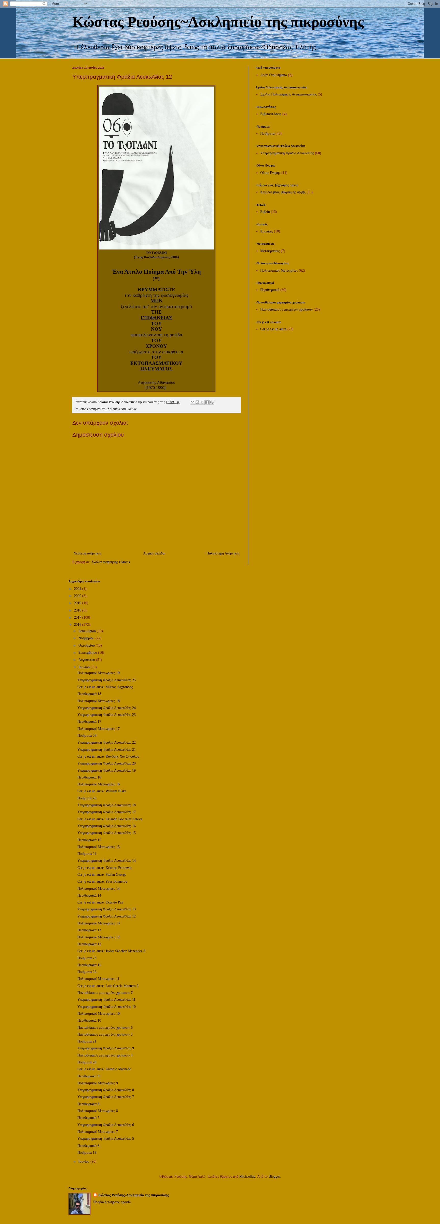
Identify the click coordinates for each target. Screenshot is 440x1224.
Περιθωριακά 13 (89, 930)
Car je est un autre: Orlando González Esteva (109, 819)
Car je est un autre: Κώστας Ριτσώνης (104, 868)
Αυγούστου (87, 660)
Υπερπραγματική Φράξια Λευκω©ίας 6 (105, 1125)
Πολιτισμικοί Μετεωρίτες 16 (98, 784)
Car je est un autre (273, 329)
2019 (78, 603)
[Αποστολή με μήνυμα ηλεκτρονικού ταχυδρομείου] (192, 402)
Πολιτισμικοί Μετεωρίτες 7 (97, 1132)
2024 (78, 589)
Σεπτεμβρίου (88, 653)
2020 (78, 596)
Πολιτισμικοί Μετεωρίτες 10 (98, 1014)
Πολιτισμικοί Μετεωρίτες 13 (98, 923)
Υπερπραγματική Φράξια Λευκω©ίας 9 (105, 1048)
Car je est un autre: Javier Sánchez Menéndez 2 (111, 951)
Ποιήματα (267, 133)
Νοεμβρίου (86, 638)
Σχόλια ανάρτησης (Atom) (111, 562)
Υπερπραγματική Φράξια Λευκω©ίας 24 (106, 708)
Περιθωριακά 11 (89, 965)
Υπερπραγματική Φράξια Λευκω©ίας (111, 409)
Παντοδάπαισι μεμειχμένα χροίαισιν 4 (105, 1055)
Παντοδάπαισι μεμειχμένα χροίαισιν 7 (105, 993)
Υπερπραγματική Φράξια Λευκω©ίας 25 (106, 680)
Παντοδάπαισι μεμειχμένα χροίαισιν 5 (105, 1034)
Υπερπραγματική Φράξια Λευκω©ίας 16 (106, 826)
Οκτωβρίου (87, 645)
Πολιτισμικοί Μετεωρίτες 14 (98, 889)
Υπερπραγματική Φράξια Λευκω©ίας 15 (106, 833)
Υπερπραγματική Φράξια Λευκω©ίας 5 (105, 1138)
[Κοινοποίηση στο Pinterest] (211, 402)
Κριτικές (266, 231)
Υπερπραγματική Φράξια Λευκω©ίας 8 (105, 1090)
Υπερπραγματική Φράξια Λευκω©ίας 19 (106, 770)
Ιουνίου (84, 1161)
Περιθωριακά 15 (89, 840)
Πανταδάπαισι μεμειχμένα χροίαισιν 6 (105, 1028)
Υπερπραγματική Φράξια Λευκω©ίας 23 (106, 715)
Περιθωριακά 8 (88, 1104)
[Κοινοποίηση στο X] (202, 402)
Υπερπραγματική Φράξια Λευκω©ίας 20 (106, 763)
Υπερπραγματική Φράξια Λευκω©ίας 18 (106, 805)
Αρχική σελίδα (153, 553)
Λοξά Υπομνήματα (273, 75)
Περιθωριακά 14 (89, 895)
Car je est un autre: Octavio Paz (100, 902)
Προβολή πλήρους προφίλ (112, 1202)
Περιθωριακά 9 (88, 1076)
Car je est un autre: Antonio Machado (104, 1069)
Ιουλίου (84, 667)
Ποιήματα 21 (86, 1041)
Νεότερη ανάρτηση (87, 553)
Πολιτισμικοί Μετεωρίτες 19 (98, 673)
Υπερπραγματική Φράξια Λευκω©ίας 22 (106, 742)
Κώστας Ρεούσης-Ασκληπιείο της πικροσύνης (133, 1195)
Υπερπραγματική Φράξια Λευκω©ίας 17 (106, 812)
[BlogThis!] (197, 402)
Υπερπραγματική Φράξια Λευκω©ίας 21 (106, 750)
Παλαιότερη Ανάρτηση (223, 553)
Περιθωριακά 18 (89, 694)
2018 (78, 610)
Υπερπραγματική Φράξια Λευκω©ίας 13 (106, 909)
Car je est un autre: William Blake (101, 791)
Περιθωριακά (269, 290)
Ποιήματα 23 (86, 958)
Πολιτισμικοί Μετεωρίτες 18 (98, 701)
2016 (78, 625)
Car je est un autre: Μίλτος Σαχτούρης (105, 687)
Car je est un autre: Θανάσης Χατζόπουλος (108, 756)
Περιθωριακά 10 (89, 1020)
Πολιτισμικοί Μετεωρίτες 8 (97, 1111)
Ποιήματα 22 (86, 972)
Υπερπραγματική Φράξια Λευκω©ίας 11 (106, 1000)
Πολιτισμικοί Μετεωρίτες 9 (97, 1083)
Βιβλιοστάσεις (270, 114)
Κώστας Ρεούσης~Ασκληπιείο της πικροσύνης (218, 21)
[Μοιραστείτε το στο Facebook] (207, 402)
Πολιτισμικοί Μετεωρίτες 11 (98, 979)
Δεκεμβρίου (87, 631)
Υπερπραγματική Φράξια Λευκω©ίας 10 (106, 1007)
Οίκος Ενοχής (270, 173)
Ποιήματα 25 (86, 798)
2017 (78, 617)
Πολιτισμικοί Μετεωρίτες (279, 270)
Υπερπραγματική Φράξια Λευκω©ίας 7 (105, 1097)
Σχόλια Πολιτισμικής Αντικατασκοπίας (288, 94)
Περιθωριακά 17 (89, 722)
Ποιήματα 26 (86, 736)
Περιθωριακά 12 (89, 944)
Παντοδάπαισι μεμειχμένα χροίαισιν (286, 309)
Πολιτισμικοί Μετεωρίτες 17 (98, 729)
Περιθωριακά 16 (89, 777)
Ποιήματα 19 (86, 1153)
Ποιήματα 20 (86, 1062)
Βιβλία (265, 212)
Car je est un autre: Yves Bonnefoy (102, 881)
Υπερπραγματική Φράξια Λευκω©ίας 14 (106, 861)
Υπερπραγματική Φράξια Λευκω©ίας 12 (106, 916)
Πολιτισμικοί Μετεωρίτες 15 (98, 847)
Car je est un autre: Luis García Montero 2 (108, 986)
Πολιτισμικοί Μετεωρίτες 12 (98, 937)
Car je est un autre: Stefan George (101, 875)
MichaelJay (247, 1176)
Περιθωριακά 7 (88, 1118)
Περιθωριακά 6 (88, 1146)
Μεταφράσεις (270, 251)
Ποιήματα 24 (86, 854)
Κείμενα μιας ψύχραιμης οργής (283, 192)
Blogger (274, 1176)
